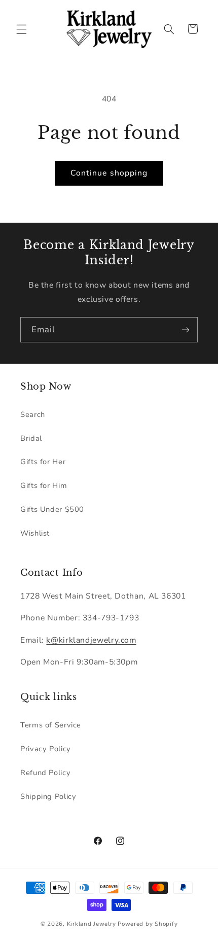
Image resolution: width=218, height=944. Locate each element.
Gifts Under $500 (52, 509)
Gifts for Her (42, 462)
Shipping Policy (48, 796)
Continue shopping (109, 173)
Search (32, 414)
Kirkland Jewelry (91, 924)
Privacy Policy (45, 749)
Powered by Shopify (147, 924)
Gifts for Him (43, 485)
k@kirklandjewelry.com (91, 640)
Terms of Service (50, 725)
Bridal (31, 438)
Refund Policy (45, 772)
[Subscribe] (185, 329)
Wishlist (35, 533)
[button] (21, 29)
